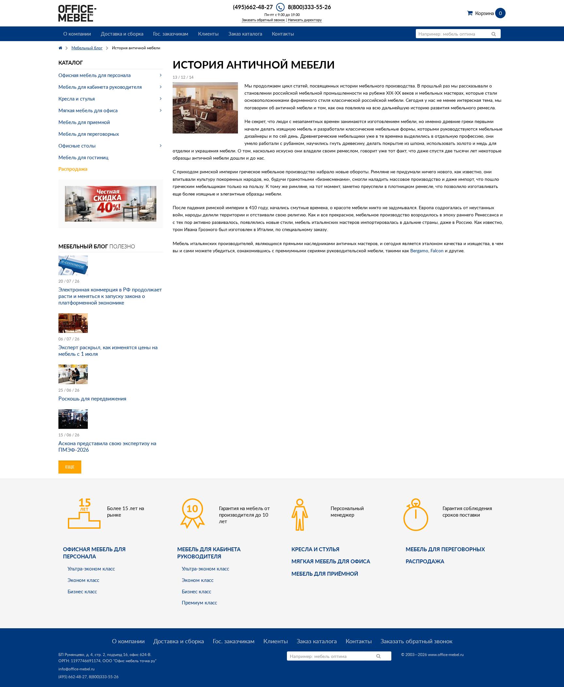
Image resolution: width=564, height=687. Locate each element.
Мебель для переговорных (88, 134)
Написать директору (305, 19)
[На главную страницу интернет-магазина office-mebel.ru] (77, 12)
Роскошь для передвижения (92, 398)
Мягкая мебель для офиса (88, 110)
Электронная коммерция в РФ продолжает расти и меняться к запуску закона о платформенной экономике (110, 296)
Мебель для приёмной (324, 573)
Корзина (488, 13)
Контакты (283, 33)
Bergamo (419, 250)
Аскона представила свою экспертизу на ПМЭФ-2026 (107, 446)
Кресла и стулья (76, 98)
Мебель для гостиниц (83, 157)
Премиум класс (199, 602)
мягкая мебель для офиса (330, 561)
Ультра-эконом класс (91, 568)
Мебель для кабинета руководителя (100, 87)
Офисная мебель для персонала (94, 75)
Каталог (70, 62)
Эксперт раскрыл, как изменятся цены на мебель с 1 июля (108, 350)
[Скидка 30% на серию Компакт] (110, 203)
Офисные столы (77, 145)
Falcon (438, 250)
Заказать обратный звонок (263, 19)
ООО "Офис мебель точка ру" (129, 661)
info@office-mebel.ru (76, 669)
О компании (77, 33)
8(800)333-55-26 (309, 7)
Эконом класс (83, 580)
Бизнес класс (82, 591)
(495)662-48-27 (253, 7)
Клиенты (208, 33)
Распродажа (72, 168)
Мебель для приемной (84, 122)
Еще (69, 467)
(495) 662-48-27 (72, 676)
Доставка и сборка (122, 33)
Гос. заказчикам (170, 33)
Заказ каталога (245, 33)
